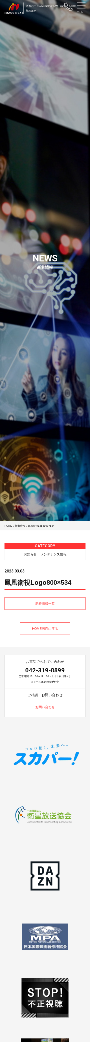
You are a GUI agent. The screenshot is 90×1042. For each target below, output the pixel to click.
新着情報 (20, 525)
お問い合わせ (45, 707)
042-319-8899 (45, 670)
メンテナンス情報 (53, 554)
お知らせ (30, 554)
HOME (8, 525)
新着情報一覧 (45, 604)
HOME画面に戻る (45, 629)
